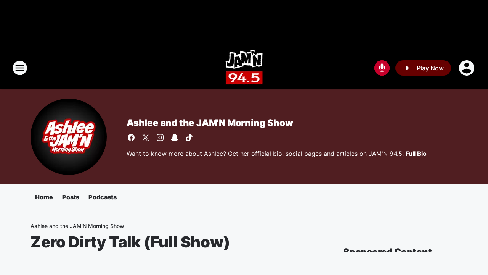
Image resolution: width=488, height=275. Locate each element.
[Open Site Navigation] (19, 68)
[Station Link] (244, 68)
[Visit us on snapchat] (174, 137)
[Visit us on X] (145, 137)
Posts (70, 197)
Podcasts (102, 197)
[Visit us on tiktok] (189, 137)
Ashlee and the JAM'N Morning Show (210, 122)
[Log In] (467, 68)
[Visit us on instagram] (160, 137)
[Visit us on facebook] (131, 137)
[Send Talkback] (382, 68)
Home (44, 197)
